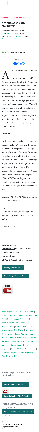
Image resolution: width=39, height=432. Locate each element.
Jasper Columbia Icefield (13, 315)
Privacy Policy (6, 415)
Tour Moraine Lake (10, 356)
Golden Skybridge (26, 352)
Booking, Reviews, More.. (13, 267)
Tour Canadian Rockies (23, 311)
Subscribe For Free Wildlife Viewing (17, 396)
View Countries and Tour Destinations (18, 411)
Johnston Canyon (9, 352)
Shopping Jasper (18, 341)
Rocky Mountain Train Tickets (15, 337)
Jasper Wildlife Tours (24, 333)
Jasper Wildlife (20, 318)
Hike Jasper (7, 311)
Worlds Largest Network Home (15, 276)
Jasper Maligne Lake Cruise (23, 348)
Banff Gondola (21, 326)
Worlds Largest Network (13, 18)
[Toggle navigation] (5, 3)
